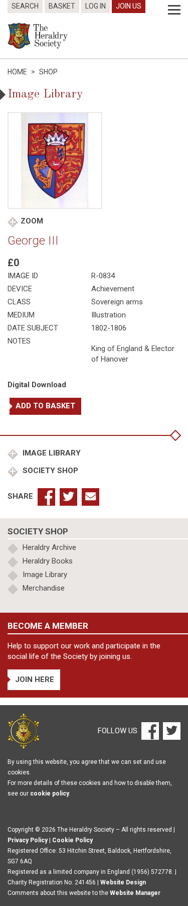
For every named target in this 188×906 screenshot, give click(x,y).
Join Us (128, 6)
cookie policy (49, 793)
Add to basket (45, 405)
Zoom (32, 220)
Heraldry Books (48, 560)
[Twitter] (170, 730)
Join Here (34, 679)
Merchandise (44, 588)
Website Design (123, 882)
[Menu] (174, 10)
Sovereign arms (117, 301)
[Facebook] (149, 730)
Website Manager (135, 892)
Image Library (51, 453)
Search (25, 6)
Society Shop (49, 470)
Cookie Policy (72, 840)
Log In (95, 6)
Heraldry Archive (49, 547)
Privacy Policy (28, 840)
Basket (62, 6)
